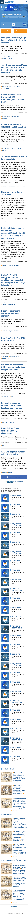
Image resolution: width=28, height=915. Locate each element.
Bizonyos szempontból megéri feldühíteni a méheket (11, 313)
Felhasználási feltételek (9, 911)
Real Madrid (8, 86)
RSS (22, 911)
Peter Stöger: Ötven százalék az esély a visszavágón (10, 430)
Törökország (11, 57)
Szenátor (21, 222)
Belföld (4, 116)
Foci (3, 86)
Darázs (15, 332)
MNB (8, 396)
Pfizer (19, 148)
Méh (10, 332)
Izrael (9, 116)
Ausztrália (5, 332)
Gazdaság (4, 186)
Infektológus (15, 116)
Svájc (19, 186)
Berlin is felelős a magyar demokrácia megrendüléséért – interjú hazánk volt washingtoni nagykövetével (13, 233)
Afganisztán (19, 57)
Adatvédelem (21, 909)
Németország (5, 267)
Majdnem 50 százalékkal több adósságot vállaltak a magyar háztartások (13, 367)
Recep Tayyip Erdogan (7, 58)
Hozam (12, 396)
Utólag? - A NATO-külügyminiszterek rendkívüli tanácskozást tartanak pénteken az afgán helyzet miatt (13, 280)
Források (18, 911)
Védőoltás (10, 148)
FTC (12, 222)
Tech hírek (8, 814)
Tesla (16, 222)
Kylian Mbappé (5, 88)
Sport (3, 422)
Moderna (4, 150)
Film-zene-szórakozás (14, 860)
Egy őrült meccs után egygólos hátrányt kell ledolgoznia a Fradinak (11, 405)
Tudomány (4, 330)
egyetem (16, 265)
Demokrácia (11, 269)
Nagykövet (18, 267)
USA (15, 148)
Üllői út (12, 422)
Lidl (24, 186)
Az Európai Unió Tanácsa (8, 304)
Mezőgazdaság (13, 186)
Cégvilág (4, 222)
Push (24, 911)
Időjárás (4, 472)
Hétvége (10, 472)
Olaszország (13, 356)
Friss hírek (8, 768)
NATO (17, 303)
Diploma (4, 269)
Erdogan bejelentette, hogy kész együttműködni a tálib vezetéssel (13, 40)
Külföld (4, 57)
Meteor (4, 358)
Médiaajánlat (14, 909)
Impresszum (7, 909)
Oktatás (11, 265)
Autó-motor (5, 356)
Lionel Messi (16, 86)
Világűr (20, 356)
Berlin (12, 267)
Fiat (8, 358)
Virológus (4, 118)
